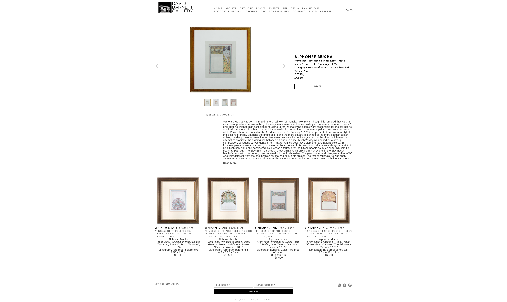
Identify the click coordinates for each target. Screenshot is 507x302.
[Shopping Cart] (351, 10)
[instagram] (339, 285)
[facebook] (344, 285)
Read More (230, 163)
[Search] (347, 10)
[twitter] (350, 285)
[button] (291, 9)
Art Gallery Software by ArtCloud (260, 300)
